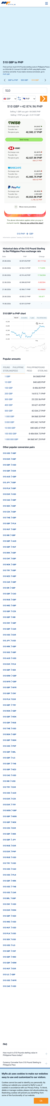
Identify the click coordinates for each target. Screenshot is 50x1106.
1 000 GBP (9, 416)
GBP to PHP (13, 80)
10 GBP (8, 382)
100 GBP (9, 388)
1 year (32, 318)
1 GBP (7, 376)
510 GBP (35, 80)
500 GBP (24, 80)
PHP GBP (6, 74)
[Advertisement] (25, 34)
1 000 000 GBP (11, 439)
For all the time (41, 318)
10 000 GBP (10, 428)
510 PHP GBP (25, 233)
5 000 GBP (9, 422)
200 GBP (9, 394)
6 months (24, 318)
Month (16, 318)
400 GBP (9, 405)
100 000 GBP (11, 434)
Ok (41, 1100)
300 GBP (9, 399)
